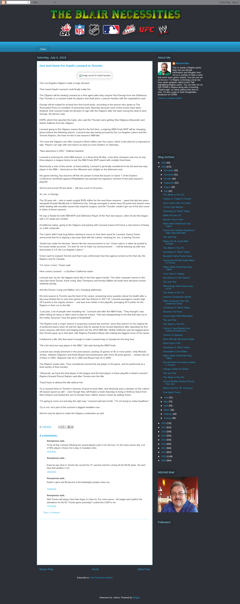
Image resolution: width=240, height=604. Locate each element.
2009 (164, 460)
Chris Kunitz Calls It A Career (177, 203)
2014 (164, 440)
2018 (164, 423)
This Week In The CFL (173, 195)
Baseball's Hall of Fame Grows (177, 256)
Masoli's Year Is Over (173, 219)
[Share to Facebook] (69, 427)
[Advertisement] (94, 542)
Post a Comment (52, 512)
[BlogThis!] (62, 427)
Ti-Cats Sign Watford (173, 207)
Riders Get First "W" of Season (178, 388)
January (168, 418)
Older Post (144, 569)
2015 (164, 435)
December (169, 170)
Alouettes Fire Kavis (172, 311)
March (167, 410)
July (166, 191)
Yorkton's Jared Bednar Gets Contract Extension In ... (176, 329)
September (169, 183)
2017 (164, 427)
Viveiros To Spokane (173, 335)
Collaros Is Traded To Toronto (177, 199)
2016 (164, 431)
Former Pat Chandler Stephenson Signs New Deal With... (179, 231)
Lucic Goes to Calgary (173, 273)
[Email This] (59, 427)
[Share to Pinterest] (72, 427)
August (167, 187)
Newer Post (46, 569)
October (168, 179)
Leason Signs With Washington (178, 316)
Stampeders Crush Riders (175, 351)
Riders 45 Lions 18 (172, 215)
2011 (164, 452)
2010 (164, 456)
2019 (164, 167)
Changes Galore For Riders (176, 369)
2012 (164, 448)
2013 (164, 444)
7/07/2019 (51, 506)
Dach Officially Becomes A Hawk (178, 339)
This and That (169, 237)
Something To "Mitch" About (176, 211)
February (168, 414)
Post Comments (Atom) (101, 577)
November (169, 174)
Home (43, 49)
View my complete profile (170, 98)
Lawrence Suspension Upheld (177, 297)
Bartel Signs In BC (172, 343)
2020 (164, 163)
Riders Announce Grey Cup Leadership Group (176, 302)
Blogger (136, 597)
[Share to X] (66, 427)
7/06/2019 (51, 452)
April (166, 405)
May (166, 401)
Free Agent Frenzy (172, 392)
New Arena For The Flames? (176, 278)
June (166, 397)
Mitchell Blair (182, 63)
